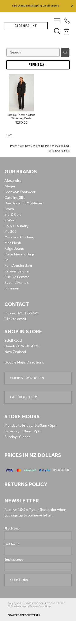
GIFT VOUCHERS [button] (24, 397)
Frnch (9, 209)
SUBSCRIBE (19, 580)
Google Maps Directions (24, 362)
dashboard (21, 606)
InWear (10, 220)
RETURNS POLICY (25, 485)
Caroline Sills (15, 197)
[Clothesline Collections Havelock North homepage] (26, 26)
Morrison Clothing (19, 237)
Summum (12, 288)
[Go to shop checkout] (67, 31)
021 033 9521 (28, 313)
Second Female (16, 282)
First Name (11, 528)
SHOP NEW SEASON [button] (27, 378)
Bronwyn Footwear (20, 192)
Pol (6, 260)
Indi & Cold (13, 214)
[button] (57, 31)
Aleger (10, 186)
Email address (13, 559)
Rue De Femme (17, 277)
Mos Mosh (12, 243)
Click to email (15, 319)
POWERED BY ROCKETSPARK (24, 615)
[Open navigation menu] (57, 21)
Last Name (11, 544)
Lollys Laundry (16, 226)
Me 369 (10, 231)
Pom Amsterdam (18, 265)
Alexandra (12, 180)
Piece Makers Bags (19, 254)
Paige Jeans (14, 248)
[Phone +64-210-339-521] (67, 21)
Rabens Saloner (17, 271)
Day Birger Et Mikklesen (23, 203)
